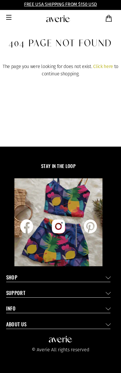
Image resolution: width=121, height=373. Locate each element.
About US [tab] (16, 325)
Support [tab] (15, 293)
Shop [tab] (11, 278)
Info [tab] (11, 309)
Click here (103, 66)
